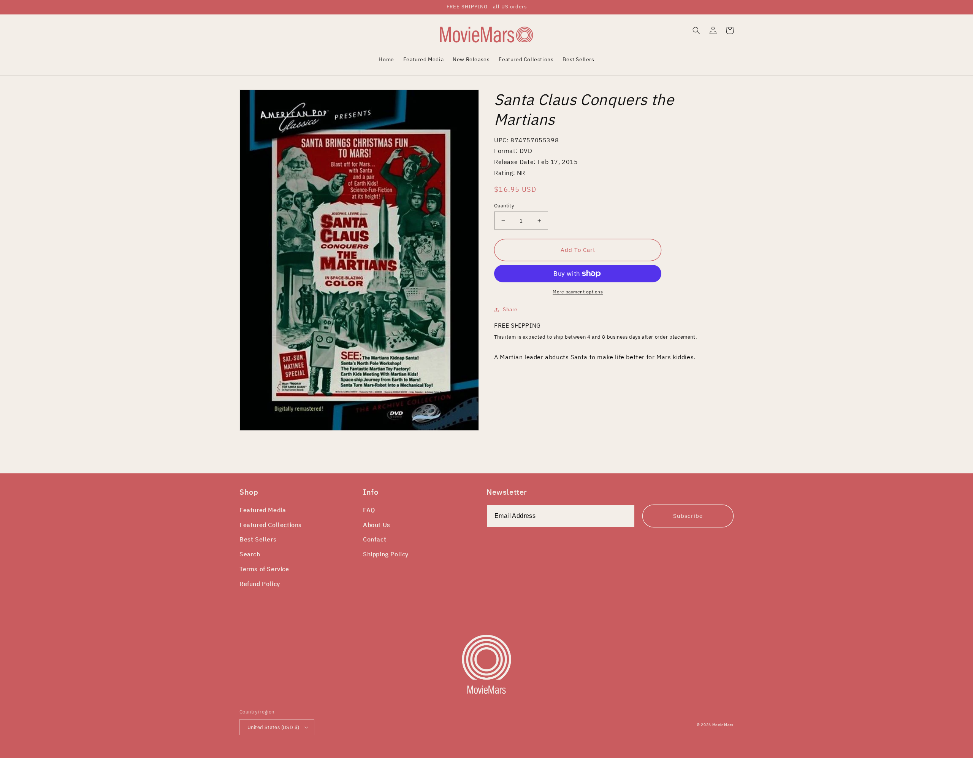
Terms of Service (264, 569)
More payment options (578, 292)
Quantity (504, 205)
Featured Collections (270, 525)
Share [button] (510, 309)
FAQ (369, 510)
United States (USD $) (273, 727)
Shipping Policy (386, 554)
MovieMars (723, 724)
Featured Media (262, 510)
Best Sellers (257, 539)
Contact (374, 539)
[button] (696, 30)
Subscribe (688, 515)
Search (249, 554)
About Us (376, 525)
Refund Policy (259, 584)
